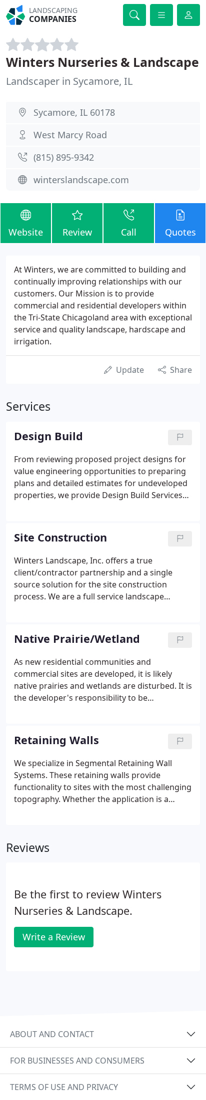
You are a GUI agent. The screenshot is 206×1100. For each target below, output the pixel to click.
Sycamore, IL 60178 (74, 112)
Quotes (180, 232)
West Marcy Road (70, 135)
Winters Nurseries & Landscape (102, 61)
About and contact (52, 1034)
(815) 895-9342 (64, 157)
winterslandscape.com (81, 180)
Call (128, 232)
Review (77, 232)
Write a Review (53, 937)
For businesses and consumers (77, 1060)
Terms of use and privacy (64, 1087)
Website (25, 232)
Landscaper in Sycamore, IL (69, 81)
